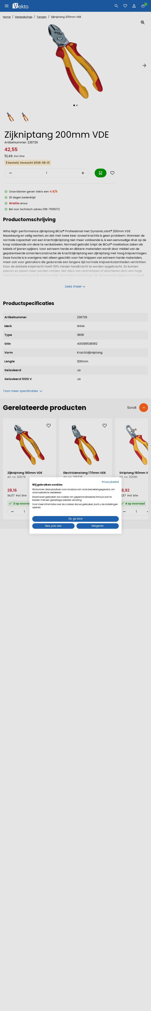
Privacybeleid (110, 482)
